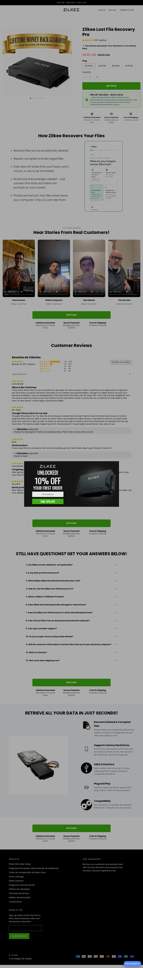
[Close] (117, 463)
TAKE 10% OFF (47, 501)
